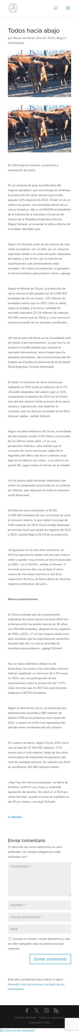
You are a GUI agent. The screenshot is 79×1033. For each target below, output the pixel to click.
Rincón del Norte (23, 38)
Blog (59, 38)
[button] (17, 1030)
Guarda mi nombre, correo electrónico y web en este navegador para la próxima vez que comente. (39, 943)
